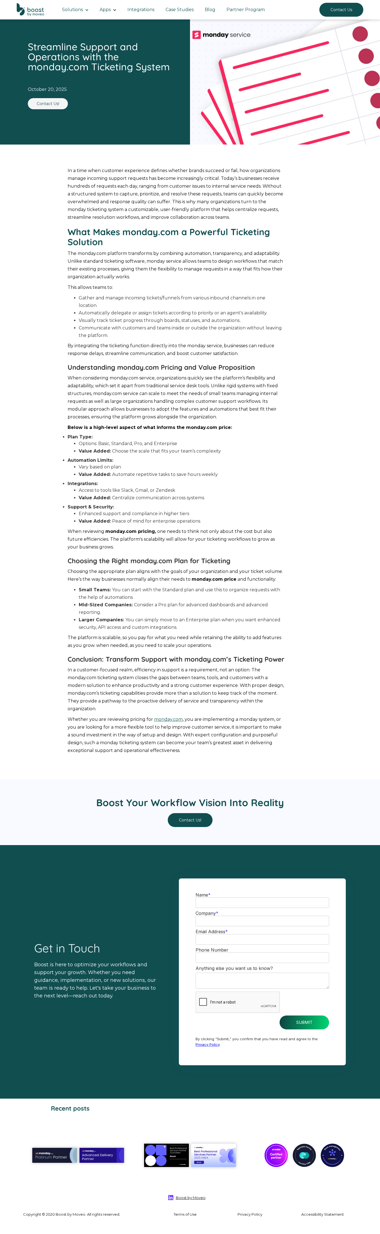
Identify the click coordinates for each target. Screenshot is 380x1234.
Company (207, 913)
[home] (31, 10)
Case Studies (180, 9)
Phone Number (212, 949)
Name (203, 894)
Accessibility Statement (322, 1214)
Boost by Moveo (191, 1197)
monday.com (168, 719)
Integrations (140, 9)
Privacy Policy (207, 1044)
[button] (75, 9)
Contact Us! (48, 103)
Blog (210, 9)
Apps (105, 9)
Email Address (212, 931)
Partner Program (245, 9)
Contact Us (341, 9)
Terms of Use (185, 1214)
